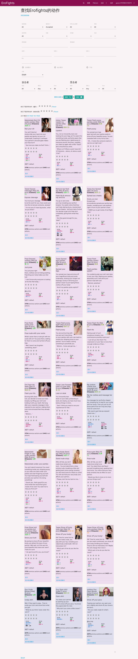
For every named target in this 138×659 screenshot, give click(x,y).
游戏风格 (24, 24)
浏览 (79, 97)
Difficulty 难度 (73, 24)
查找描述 (72, 42)
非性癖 (71, 33)
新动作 (23, 658)
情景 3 (87, 51)
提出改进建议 (29, 176)
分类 (23, 71)
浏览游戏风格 (25, 15)
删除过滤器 (57, 97)
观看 (88, 3)
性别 (23, 85)
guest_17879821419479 (125, 3)
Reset (54, 107)
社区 (104, 3)
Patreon (95, 3)
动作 (111, 3)
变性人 (39, 85)
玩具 (95, 33)
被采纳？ (48, 24)
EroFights (7, 3)
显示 (26, 173)
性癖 (47, 33)
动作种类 (24, 33)
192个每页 (36, 116)
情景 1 (23, 51)
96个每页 (30, 116)
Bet (23, 58)
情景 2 (55, 51)
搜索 (68, 97)
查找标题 (24, 42)
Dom (55, 85)
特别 (95, 24)
